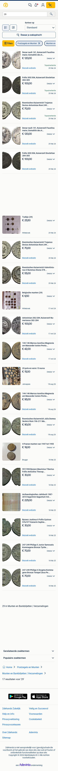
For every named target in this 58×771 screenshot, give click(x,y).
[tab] (5, 28)
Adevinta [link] (33, 732)
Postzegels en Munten (27, 43)
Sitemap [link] (6, 737)
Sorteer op (29, 23)
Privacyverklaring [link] (10, 719)
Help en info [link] (8, 714)
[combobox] (25, 14)
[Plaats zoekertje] (50, 5)
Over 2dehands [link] (9, 732)
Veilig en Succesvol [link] (38, 708)
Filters (10, 43)
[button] (36, 5)
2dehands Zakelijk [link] (11, 708)
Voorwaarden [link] (35, 714)
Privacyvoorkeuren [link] (11, 724)
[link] (6, 5)
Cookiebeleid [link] (35, 719)
